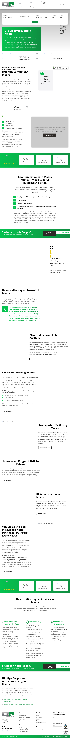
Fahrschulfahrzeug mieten (18, 372)
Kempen (38, 719)
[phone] (42, 729)
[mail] (39, 729)
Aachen (38, 715)
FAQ (23, 695)
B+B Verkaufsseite (30, 320)
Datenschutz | (59, 736)
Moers (38, 721)
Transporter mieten (24, 717)
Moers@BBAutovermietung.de (14, 128)
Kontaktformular (23, 731)
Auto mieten (22, 715)
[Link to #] (59, 5)
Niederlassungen (23, 728)
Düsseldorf (39, 717)
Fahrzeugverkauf (23, 729)
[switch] (65, 733)
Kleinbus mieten (23, 719)
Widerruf (65, 736)
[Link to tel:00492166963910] (63, 5)
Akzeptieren (49, 135)
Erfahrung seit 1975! (19, 387)
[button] (18, 700)
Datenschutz (58, 131)
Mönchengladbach (41, 722)
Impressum (48, 736)
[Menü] (68, 724)
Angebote (21, 721)
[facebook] (37, 729)
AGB (53, 736)
